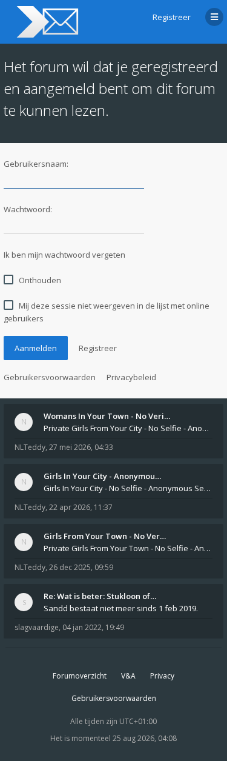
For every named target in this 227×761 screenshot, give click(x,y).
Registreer (172, 17)
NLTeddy (30, 447)
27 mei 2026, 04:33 (81, 447)
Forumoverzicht (80, 676)
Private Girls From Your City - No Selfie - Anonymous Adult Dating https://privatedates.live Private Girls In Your (128, 428)
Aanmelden (36, 348)
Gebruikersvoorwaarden (50, 377)
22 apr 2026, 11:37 (81, 507)
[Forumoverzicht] (46, 22)
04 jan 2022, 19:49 (93, 627)
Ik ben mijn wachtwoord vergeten (64, 254)
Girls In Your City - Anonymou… (102, 476)
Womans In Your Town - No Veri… (107, 416)
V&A (128, 676)
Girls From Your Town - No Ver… (105, 536)
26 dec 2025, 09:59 (81, 567)
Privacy (162, 676)
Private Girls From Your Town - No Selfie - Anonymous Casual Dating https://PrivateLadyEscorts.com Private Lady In (128, 548)
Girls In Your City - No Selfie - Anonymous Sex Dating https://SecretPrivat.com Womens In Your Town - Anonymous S (128, 488)
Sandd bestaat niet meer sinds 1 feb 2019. (121, 608)
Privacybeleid (131, 377)
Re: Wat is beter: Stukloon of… (100, 596)
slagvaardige (37, 627)
